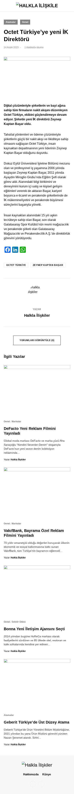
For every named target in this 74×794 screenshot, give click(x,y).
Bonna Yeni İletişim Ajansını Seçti (34, 629)
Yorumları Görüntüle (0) (37, 340)
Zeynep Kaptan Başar (48, 265)
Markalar (16, 421)
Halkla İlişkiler (37, 315)
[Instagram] (33, 784)
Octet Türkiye (16, 265)
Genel (25, 22)
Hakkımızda (31, 774)
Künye (46, 774)
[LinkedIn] (41, 784)
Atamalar (11, 22)
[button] (5, 5)
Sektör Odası (19, 621)
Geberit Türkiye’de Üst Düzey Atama (36, 722)
